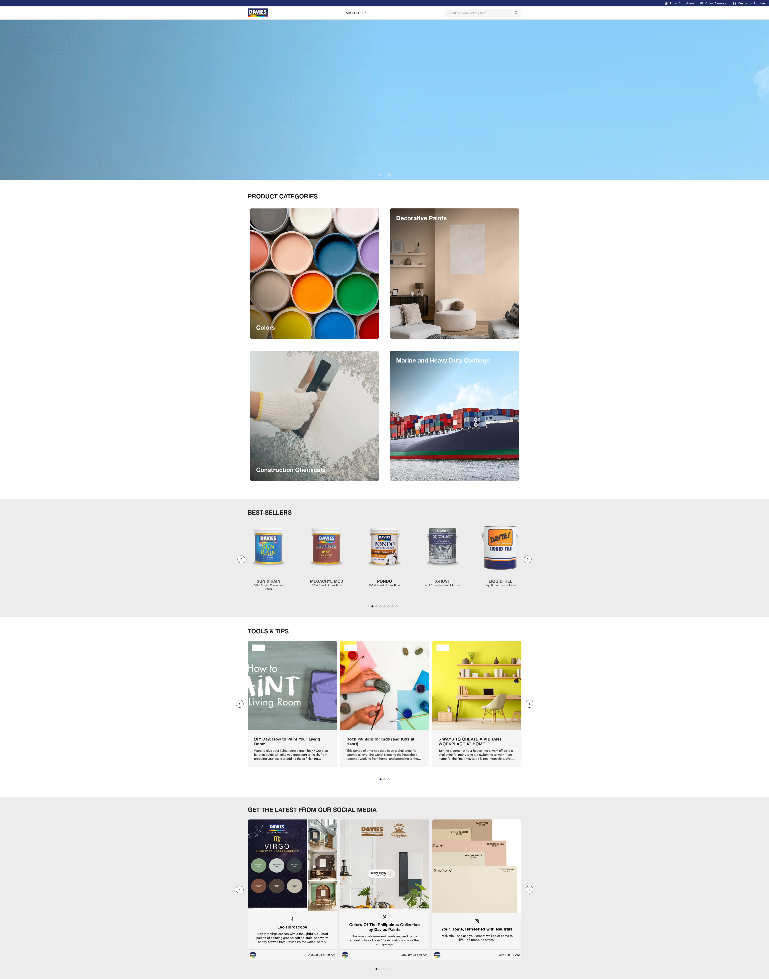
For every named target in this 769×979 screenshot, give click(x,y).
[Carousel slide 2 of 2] (389, 175)
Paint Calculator (682, 3)
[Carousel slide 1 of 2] (379, 175)
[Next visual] (527, 559)
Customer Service (751, 3)
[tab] (372, 606)
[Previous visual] (241, 559)
